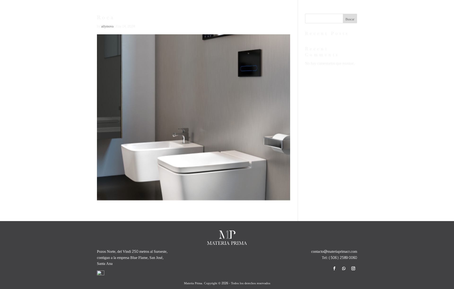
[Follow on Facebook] (334, 268)
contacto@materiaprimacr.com (334, 251)
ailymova (107, 26)
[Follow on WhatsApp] (344, 268)
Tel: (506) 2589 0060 (339, 257)
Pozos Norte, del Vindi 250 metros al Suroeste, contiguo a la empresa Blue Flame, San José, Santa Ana (132, 257)
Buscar (349, 19)
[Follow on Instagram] (353, 268)
